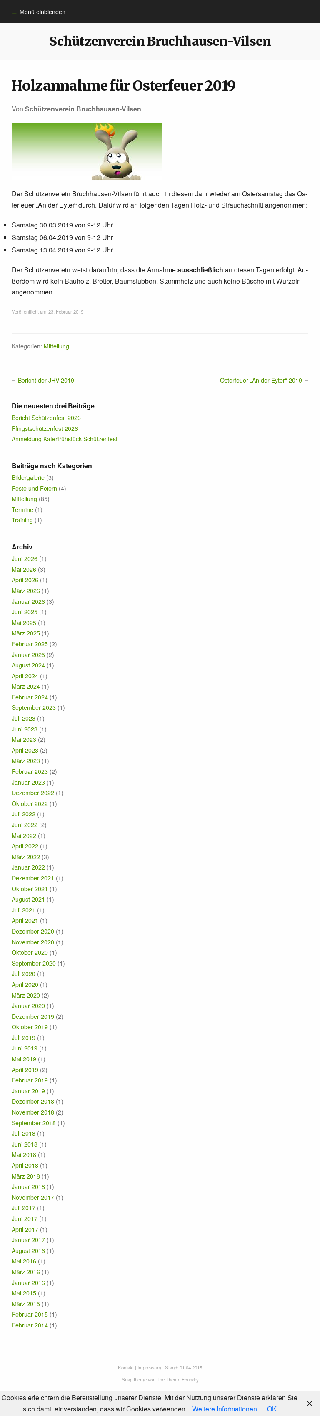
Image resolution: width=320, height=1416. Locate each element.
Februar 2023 (30, 771)
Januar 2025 (28, 654)
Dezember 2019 (33, 1016)
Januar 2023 (28, 782)
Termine (22, 509)
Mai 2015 (24, 1293)
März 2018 (26, 1176)
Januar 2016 (28, 1282)
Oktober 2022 (30, 803)
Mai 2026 (24, 569)
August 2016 (28, 1250)
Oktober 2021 (30, 889)
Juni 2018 (25, 1144)
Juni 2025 (25, 612)
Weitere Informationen (224, 1409)
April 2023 (25, 750)
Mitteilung (56, 346)
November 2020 (33, 942)
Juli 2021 (23, 910)
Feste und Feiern (34, 488)
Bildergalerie (28, 477)
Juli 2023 (23, 718)
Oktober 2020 (30, 952)
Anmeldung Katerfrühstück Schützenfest (65, 439)
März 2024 (26, 686)
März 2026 (26, 590)
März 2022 (26, 857)
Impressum (149, 1367)
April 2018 (25, 1165)
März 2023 (26, 760)
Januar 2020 (28, 1005)
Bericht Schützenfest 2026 (46, 417)
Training (22, 520)
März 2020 (26, 995)
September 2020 (34, 963)
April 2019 (25, 1069)
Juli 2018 (23, 1133)
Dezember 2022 (33, 792)
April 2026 (25, 580)
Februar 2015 (30, 1314)
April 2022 (25, 846)
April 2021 (25, 920)
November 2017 (33, 1197)
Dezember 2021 (33, 878)
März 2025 (26, 633)
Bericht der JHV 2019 (46, 380)
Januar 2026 (28, 601)
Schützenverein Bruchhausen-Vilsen (160, 41)
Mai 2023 (24, 739)
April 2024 (25, 676)
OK (272, 1409)
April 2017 (25, 1229)
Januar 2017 (28, 1240)
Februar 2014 (30, 1325)
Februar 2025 (30, 644)
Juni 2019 (25, 1048)
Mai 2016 (24, 1261)
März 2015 (26, 1304)
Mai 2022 (24, 835)
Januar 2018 (28, 1186)
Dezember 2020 (33, 931)
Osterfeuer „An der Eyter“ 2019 (261, 380)
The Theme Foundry (178, 1379)
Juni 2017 (25, 1218)
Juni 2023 (25, 729)
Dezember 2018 (33, 1101)
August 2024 (28, 665)
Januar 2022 (28, 867)
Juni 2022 (25, 824)
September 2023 (34, 707)
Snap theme (134, 1379)
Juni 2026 (25, 558)
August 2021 (28, 899)
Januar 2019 (28, 1091)
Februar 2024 (30, 697)
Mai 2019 (24, 1059)
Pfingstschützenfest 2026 (45, 428)
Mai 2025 (24, 622)
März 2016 (26, 1272)
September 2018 (34, 1123)
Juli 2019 (23, 1037)
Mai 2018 (24, 1154)
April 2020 (25, 984)
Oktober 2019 (30, 1027)
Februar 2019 (30, 1080)
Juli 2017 (23, 1207)
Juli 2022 (23, 814)
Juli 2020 (23, 973)
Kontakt (126, 1367)
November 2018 (33, 1112)
